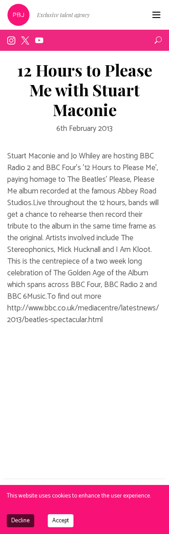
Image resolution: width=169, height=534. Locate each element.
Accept (60, 520)
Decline (20, 520)
